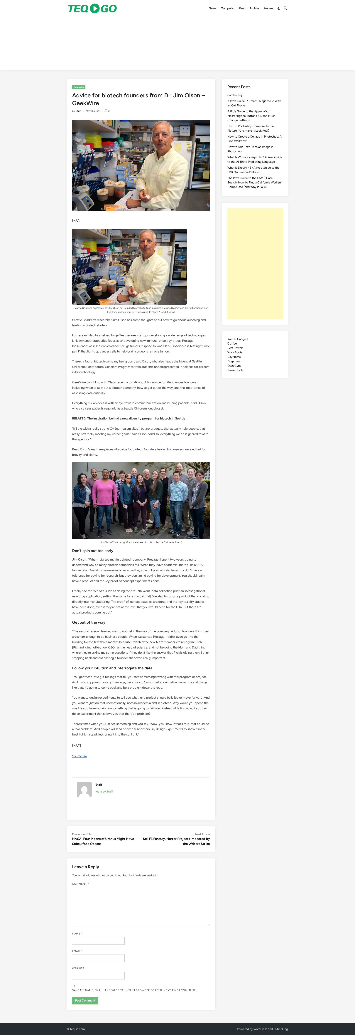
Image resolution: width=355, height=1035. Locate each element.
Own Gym (234, 365)
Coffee (232, 343)
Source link (79, 756)
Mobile (254, 8)
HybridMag (280, 1029)
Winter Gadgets (237, 339)
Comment (80, 883)
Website (78, 968)
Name (77, 933)
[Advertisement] (177, 44)
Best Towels (235, 348)
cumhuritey (235, 95)
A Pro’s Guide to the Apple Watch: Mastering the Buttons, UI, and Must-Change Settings (251, 116)
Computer (228, 8)
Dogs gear (234, 361)
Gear (242, 8)
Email (77, 951)
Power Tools (235, 370)
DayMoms (234, 357)
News (212, 8)
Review (268, 8)
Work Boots (234, 352)
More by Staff (104, 791)
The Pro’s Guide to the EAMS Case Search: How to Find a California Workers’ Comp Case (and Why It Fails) (254, 182)
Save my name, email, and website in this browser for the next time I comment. (134, 990)
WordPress (260, 1029)
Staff (78, 111)
